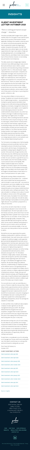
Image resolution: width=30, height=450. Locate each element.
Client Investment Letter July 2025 (9, 368)
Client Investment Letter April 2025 (9, 372)
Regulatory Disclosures (18, 430)
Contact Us (15, 432)
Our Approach (21, 428)
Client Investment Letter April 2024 (9, 386)
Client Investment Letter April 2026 (9, 357)
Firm (5, 428)
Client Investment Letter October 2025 (10, 364)
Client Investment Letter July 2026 (9, 354)
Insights (6, 430)
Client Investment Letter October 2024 (10, 379)
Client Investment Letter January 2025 (10, 375)
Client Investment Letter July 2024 (9, 382)
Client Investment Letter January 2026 (10, 361)
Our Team (12, 428)
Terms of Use (16, 445)
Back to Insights (5, 391)
